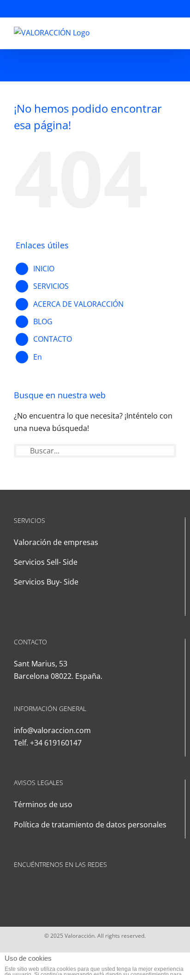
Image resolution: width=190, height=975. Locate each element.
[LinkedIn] (16, 886)
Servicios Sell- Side (45, 562)
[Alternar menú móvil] (172, 31)
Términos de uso (43, 804)
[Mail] (29, 886)
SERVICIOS (51, 286)
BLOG (43, 321)
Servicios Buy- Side (46, 582)
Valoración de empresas (56, 542)
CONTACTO (52, 339)
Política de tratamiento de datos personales (90, 825)
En (37, 357)
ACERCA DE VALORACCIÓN (78, 304)
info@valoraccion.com (52, 730)
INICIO (43, 269)
